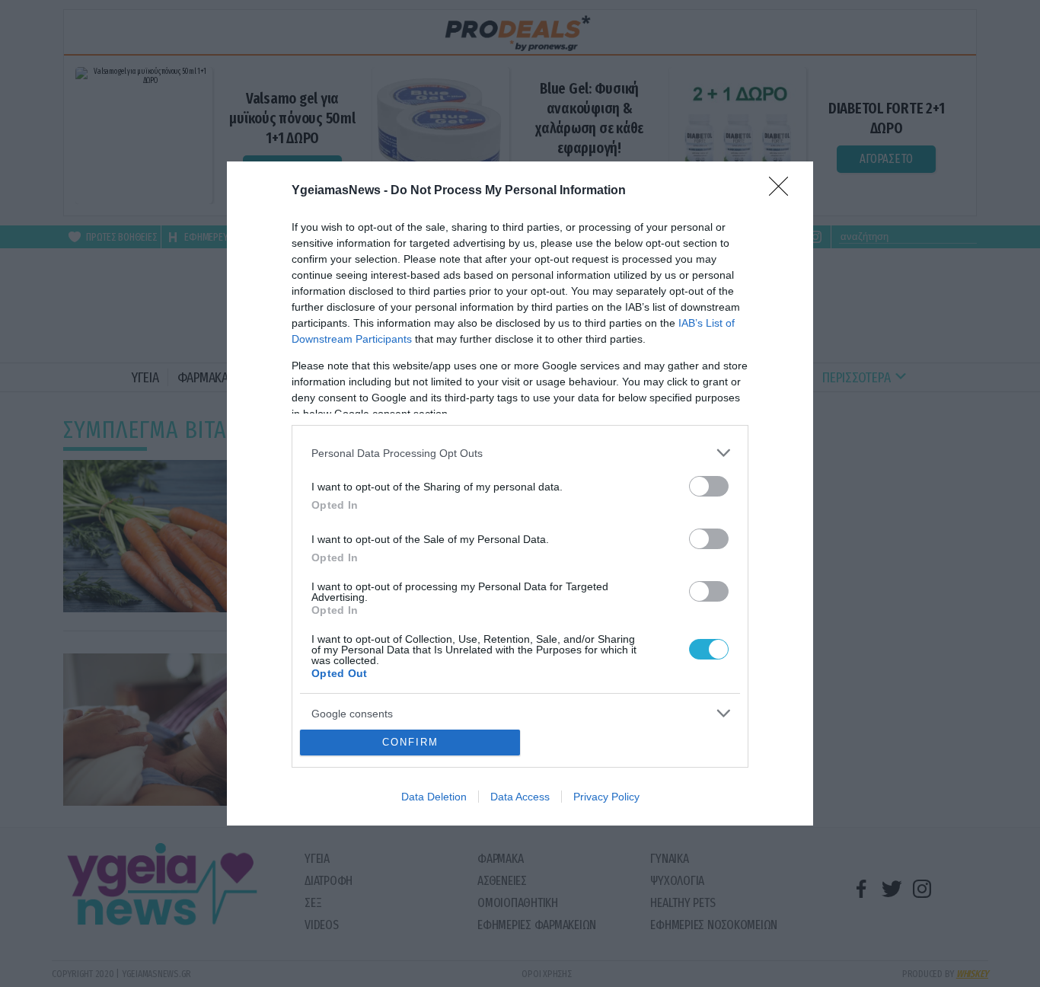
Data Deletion (434, 797)
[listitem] (520, 453)
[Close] (783, 191)
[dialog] (520, 493)
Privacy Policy (606, 797)
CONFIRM (410, 742)
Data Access (520, 797)
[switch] (709, 486)
